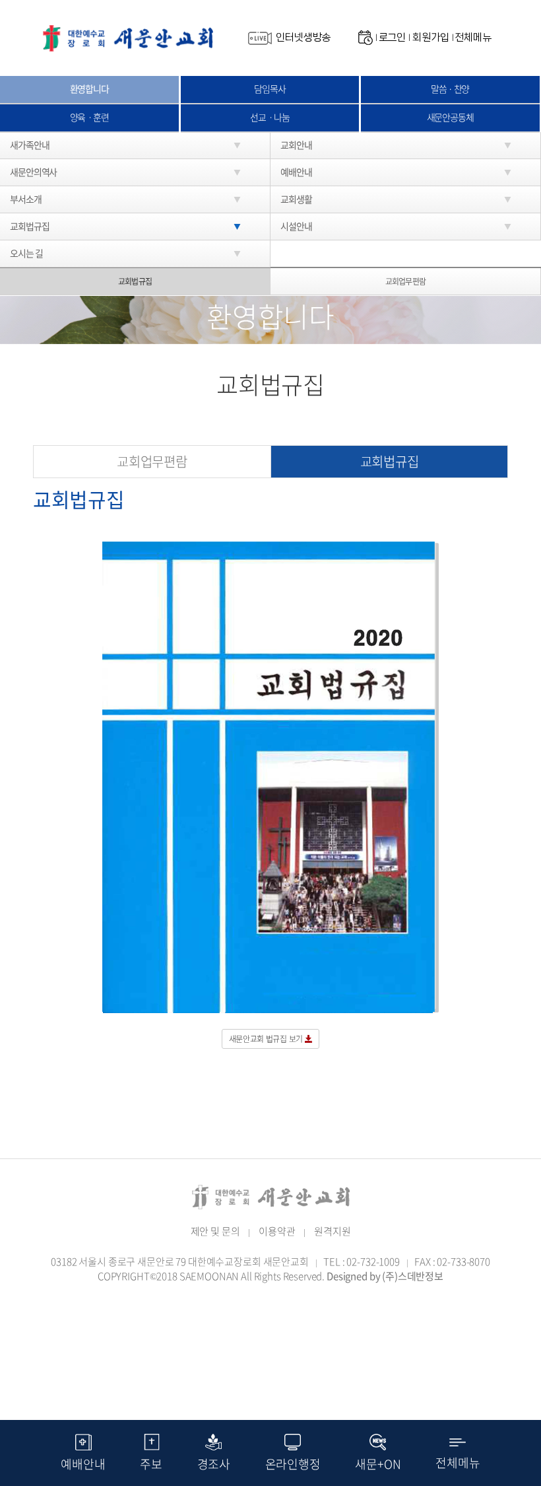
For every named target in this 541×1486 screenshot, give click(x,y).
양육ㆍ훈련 (89, 117)
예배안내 (296, 171)
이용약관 (277, 1231)
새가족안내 (29, 144)
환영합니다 (89, 88)
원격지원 (332, 1231)
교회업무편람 (405, 281)
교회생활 (296, 198)
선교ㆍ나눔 (269, 117)
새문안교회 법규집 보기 (267, 1039)
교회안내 (296, 144)
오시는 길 (26, 253)
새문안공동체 (450, 117)
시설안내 (296, 225)
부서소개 (26, 198)
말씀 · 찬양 (450, 88)
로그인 (392, 37)
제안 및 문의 (215, 1231)
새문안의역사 (33, 171)
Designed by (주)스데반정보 (385, 1276)
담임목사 (270, 88)
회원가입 (430, 37)
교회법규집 (29, 225)
